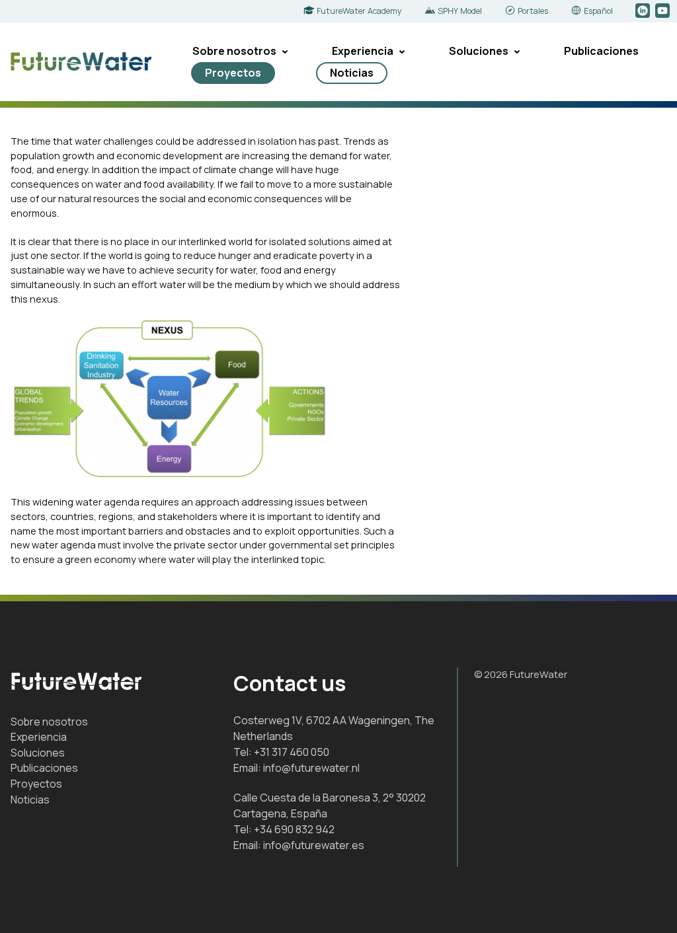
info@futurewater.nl (311, 768)
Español (598, 11)
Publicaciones (601, 51)
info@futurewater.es (313, 845)
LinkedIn (643, 11)
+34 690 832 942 (294, 829)
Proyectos (233, 72)
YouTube (663, 11)
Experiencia (362, 51)
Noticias (352, 72)
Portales (533, 11)
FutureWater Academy (359, 11)
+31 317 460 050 (291, 752)
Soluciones (478, 51)
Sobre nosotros (234, 51)
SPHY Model (460, 11)
